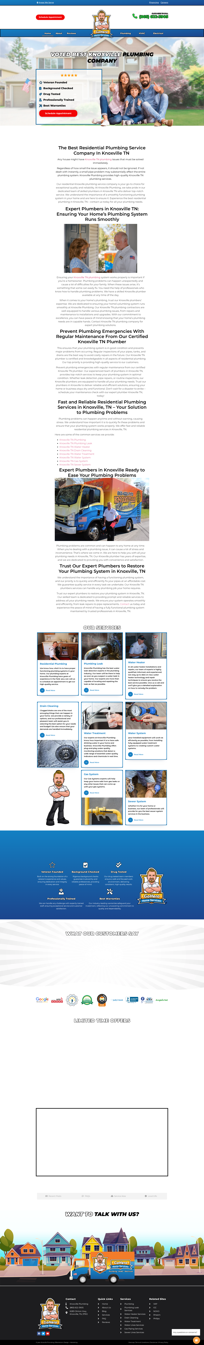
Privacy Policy (163, 1342)
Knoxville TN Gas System (74, 461)
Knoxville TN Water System (75, 457)
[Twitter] (43, 1333)
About (59, 33)
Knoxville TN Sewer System (75, 464)
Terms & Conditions (142, 1342)
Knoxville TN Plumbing (73, 439)
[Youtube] (48, 1333)
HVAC (142, 33)
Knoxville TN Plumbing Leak (76, 443)
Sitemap (131, 1342)
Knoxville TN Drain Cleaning (75, 450)
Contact (124, 604)
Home (48, 33)
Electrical (158, 33)
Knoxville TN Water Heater (75, 446)
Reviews (71, 33)
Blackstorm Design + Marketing (66, 1342)
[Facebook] (39, 1333)
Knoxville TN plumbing (98, 159)
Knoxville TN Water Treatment (77, 454)
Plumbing (125, 33)
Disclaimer (153, 1342)
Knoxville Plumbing (47, 1342)
